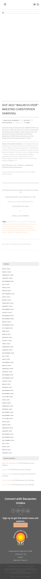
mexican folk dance (8, 232)
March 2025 (6, 290)
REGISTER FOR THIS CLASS (20, 206)
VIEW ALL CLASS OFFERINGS (20, 216)
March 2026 (6, 272)
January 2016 (7, 409)
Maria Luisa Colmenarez (9, 463)
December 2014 (7, 434)
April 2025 (6, 287)
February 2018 (7, 368)
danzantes (33, 224)
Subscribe (20, 525)
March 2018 (6, 365)
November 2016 (8, 393)
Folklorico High (6, 230)
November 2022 (8, 318)
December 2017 (7, 375)
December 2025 (8, 281)
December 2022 (8, 315)
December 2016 (7, 390)
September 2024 (8, 294)
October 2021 (7, 328)
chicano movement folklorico (26, 221)
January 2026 (7, 278)
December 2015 (7, 412)
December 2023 (8, 309)
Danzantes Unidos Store (20, 551)
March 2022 (6, 322)
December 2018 (7, 362)
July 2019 (5, 356)
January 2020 (7, 350)
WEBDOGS (28, 576)
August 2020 (7, 340)
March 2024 (6, 300)
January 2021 (7, 337)
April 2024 (6, 297)
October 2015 (7, 418)
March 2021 (6, 334)
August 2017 (6, 381)
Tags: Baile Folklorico (21, 232)
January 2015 (7, 431)
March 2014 (6, 449)
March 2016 (6, 403)
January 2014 (7, 453)
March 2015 (6, 425)
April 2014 (6, 446)
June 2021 (5, 331)
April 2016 (6, 400)
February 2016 (7, 406)
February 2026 (7, 275)
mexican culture (31, 230)
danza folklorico (24, 224)
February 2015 (7, 428)
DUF (20, 228)
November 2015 (7, 415)
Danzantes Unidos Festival (10, 228)
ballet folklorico (11, 221)
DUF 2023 (24, 228)
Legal (20, 557)
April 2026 (6, 269)
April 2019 (6, 359)
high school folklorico (18, 230)
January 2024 (7, 306)
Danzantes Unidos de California (23, 226)
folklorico (31, 228)
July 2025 (5, 284)
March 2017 (6, 384)
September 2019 (8, 353)
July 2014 (5, 443)
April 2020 (6, 343)
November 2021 (7, 325)
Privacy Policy (20, 560)
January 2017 (7, 387)
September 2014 (8, 440)
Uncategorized (7, 122)
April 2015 (6, 421)
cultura (16, 224)
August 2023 (7, 312)
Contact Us (20, 554)
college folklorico (7, 224)
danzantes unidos (7, 226)
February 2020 (7, 347)
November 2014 (8, 437)
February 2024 (8, 303)
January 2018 (7, 371)
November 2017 (7, 378)
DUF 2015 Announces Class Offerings (20, 469)
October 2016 (7, 396)
